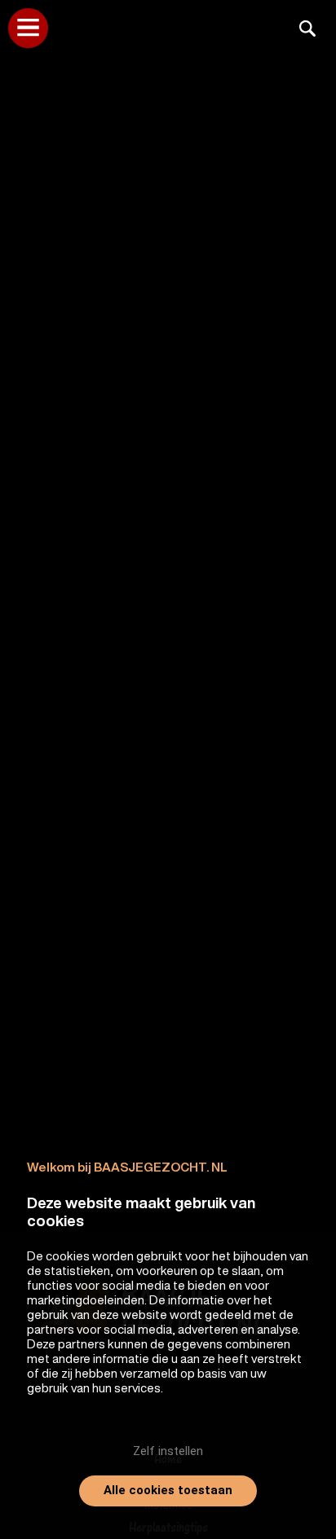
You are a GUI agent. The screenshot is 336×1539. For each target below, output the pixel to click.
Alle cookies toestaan (168, 1490)
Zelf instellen (168, 1451)
